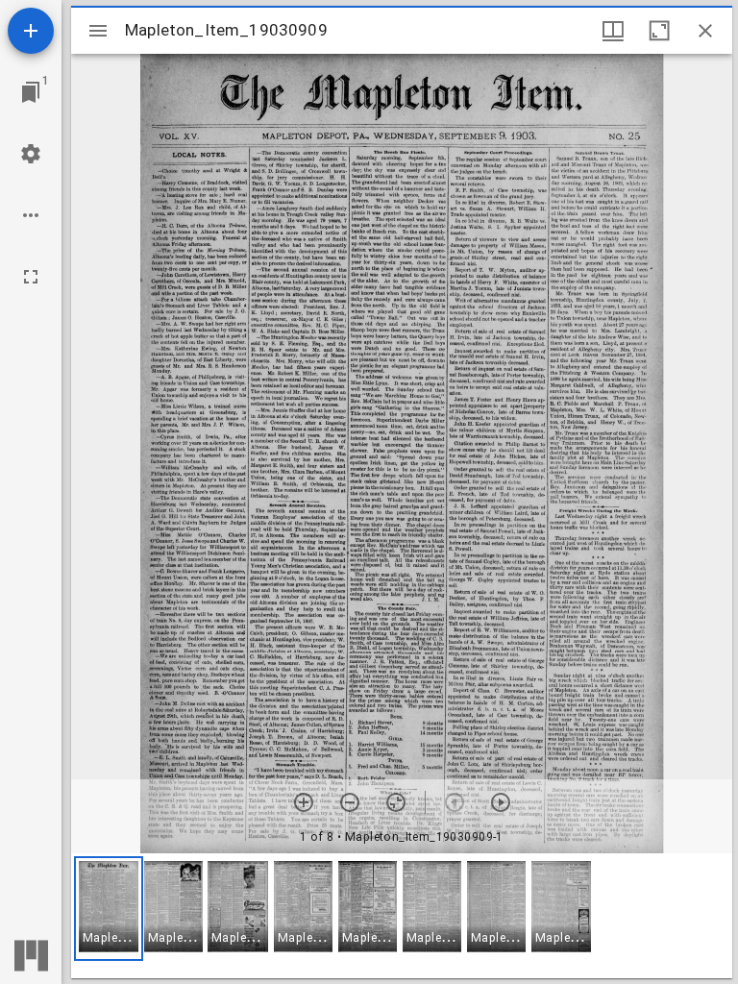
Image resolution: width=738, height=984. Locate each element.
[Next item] (501, 802)
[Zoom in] (304, 802)
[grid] (401, 915)
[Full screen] (31, 277)
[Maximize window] (659, 31)
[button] (108, 908)
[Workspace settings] (31, 154)
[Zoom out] (350, 802)
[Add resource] (31, 31)
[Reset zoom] (396, 802)
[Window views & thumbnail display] (613, 31)
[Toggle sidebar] (98, 31)
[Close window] (705, 31)
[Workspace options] (31, 215)
